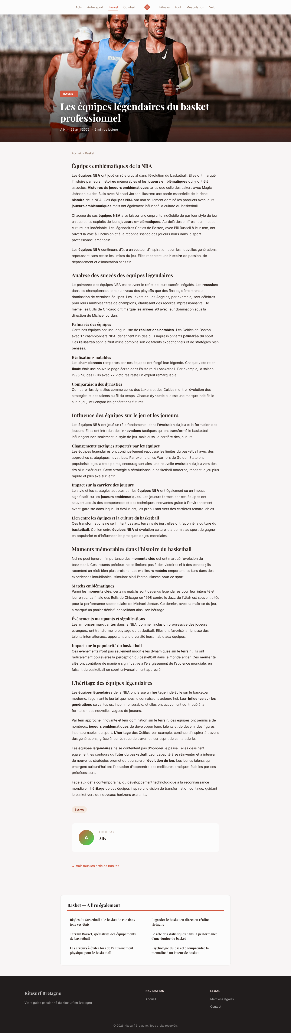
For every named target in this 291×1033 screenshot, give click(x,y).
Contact (215, 1006)
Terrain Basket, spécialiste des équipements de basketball (103, 936)
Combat (129, 7)
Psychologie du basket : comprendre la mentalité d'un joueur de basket (180, 950)
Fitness (164, 7)
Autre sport (95, 7)
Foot (178, 7)
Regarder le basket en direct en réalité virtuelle (180, 922)
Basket (113, 7)
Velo (212, 7)
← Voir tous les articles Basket (95, 866)
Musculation (195, 7)
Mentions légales (222, 999)
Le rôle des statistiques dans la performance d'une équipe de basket (184, 936)
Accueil (76, 153)
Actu (78, 7)
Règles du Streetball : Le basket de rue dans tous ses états (102, 922)
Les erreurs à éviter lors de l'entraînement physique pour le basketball (101, 950)
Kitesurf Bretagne (42, 993)
